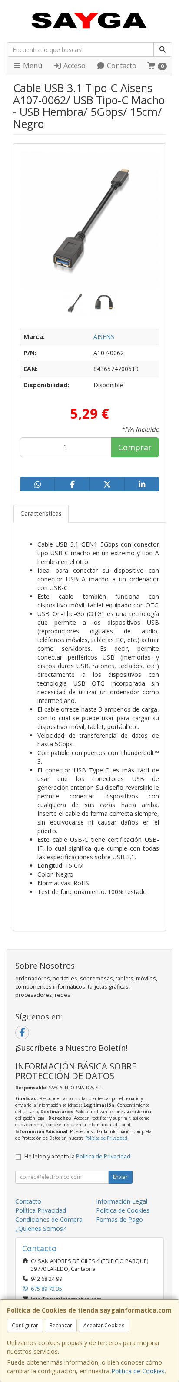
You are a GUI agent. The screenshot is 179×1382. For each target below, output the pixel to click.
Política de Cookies (138, 1371)
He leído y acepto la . (78, 1156)
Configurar (25, 1325)
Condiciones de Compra (49, 1219)
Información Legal (121, 1201)
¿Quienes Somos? (40, 1228)
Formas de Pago (119, 1219)
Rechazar (61, 1325)
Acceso (74, 65)
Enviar (120, 1177)
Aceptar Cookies (103, 1325)
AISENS (103, 337)
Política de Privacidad (106, 1138)
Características (41, 513)
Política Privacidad (40, 1210)
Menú (31, 65)
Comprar (135, 447)
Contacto (120, 65)
